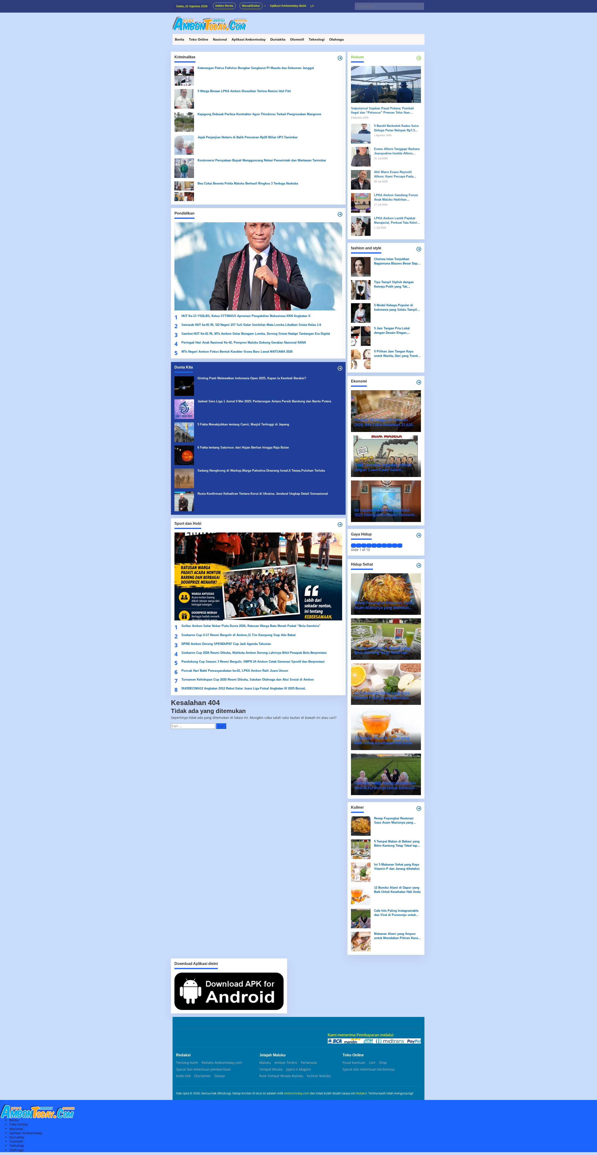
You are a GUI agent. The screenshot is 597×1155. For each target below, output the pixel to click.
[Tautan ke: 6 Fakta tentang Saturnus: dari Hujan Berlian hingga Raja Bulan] (184, 455)
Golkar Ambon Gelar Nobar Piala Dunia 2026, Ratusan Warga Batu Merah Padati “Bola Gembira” (250, 626)
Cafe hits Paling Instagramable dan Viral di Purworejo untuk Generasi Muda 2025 (396, 913)
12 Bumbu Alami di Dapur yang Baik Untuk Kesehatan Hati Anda (397, 890)
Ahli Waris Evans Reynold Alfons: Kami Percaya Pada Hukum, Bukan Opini (393, 174)
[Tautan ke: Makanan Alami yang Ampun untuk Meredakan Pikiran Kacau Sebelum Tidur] (361, 941)
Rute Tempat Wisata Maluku (281, 1076)
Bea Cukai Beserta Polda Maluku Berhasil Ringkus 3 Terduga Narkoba (248, 183)
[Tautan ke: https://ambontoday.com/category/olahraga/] (340, 524)
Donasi (219, 1076)
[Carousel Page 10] (399, 545)
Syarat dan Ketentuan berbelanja (369, 1069)
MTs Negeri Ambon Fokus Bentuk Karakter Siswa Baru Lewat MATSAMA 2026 (237, 351)
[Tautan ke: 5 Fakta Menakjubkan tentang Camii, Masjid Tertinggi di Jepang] (184, 432)
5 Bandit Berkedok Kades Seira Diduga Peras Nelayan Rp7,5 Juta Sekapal (396, 128)
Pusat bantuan (354, 1063)
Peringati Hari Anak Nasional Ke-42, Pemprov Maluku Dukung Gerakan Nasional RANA (243, 342)
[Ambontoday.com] (210, 23)
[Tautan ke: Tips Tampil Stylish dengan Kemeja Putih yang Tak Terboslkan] (361, 289)
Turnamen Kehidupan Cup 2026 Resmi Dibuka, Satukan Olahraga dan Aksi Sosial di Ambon (247, 679)
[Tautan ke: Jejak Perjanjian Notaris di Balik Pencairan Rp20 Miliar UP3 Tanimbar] (184, 145)
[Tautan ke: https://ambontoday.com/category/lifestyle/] (419, 535)
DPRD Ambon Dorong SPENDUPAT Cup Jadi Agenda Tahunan (226, 644)
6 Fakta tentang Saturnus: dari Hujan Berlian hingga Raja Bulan (243, 447)
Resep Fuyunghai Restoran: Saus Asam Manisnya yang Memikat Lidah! (394, 821)
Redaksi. (362, 1093)
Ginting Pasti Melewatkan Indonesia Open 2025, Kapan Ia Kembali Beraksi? (252, 378)
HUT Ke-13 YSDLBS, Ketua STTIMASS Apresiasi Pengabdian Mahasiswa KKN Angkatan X (245, 316)
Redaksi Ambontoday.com (221, 1063)
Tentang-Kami (187, 1063)
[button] (420, 6)
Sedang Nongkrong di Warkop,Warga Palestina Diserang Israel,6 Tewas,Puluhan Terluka (261, 470)
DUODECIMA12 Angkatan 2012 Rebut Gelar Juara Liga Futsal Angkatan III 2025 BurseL (244, 688)
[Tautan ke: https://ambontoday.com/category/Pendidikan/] (340, 214)
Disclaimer (202, 1076)
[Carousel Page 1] (353, 545)
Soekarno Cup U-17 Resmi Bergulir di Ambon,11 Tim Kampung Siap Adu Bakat (238, 635)
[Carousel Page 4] (368, 545)
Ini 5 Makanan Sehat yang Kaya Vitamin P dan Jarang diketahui (397, 866)
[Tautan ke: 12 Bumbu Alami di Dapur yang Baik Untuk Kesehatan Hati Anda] (361, 895)
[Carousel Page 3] (363, 545)
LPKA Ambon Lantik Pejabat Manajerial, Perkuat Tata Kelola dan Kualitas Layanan (396, 220)
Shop (383, 1063)
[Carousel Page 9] (394, 545)
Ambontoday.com (296, 1093)
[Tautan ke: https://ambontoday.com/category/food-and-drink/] (419, 565)
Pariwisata (309, 1063)
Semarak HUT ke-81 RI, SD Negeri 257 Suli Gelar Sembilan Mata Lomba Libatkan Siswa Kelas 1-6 (251, 325)
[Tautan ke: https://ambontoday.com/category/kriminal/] (340, 58)
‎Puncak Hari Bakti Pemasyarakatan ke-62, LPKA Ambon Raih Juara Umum (234, 670)
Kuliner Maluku (319, 1076)
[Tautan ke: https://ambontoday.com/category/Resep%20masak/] (419, 808)
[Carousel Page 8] (389, 545)
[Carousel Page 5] (374, 545)
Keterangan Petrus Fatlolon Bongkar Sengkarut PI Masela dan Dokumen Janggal (256, 68)
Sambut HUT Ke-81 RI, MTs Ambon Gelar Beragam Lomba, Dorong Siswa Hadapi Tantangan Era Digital (255, 333)
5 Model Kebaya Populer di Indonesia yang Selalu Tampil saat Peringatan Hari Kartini (395, 307)
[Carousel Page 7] (384, 545)
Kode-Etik (183, 1076)
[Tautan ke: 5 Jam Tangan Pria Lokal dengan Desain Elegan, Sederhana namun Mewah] (361, 336)
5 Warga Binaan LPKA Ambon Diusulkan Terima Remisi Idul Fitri (244, 91)
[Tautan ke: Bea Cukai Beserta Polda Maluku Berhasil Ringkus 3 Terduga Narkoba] (184, 191)
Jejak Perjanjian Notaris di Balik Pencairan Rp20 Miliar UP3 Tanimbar (248, 137)
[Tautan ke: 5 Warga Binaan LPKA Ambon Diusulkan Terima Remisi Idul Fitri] (184, 98)
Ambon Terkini (285, 1063)
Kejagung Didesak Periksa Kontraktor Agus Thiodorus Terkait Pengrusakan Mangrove (259, 114)
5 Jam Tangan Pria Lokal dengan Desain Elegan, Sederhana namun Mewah (392, 331)
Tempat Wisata (271, 1069)
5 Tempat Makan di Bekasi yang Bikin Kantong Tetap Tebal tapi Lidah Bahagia (397, 844)
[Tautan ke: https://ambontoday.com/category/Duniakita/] (340, 368)
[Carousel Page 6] (379, 545)
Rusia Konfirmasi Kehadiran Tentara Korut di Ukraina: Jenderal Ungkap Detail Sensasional (263, 493)
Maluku (265, 1063)
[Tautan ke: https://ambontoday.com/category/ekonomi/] (419, 382)
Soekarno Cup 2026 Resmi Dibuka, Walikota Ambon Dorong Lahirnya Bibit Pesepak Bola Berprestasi (254, 652)
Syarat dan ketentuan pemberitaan (203, 1069)
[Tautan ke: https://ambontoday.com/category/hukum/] (419, 58)
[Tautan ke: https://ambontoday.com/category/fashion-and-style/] (419, 249)
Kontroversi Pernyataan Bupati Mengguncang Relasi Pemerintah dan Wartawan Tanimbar (262, 160)
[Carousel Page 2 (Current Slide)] (358, 545)
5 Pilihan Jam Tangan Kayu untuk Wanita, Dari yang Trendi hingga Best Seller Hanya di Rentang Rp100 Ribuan (396, 354)
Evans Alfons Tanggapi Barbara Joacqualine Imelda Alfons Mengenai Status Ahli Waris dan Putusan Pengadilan (397, 151)
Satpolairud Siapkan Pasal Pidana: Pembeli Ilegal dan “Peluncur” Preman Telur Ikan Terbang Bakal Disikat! (382, 111)
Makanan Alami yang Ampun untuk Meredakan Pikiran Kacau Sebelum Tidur (397, 936)
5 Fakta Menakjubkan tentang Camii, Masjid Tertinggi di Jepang (243, 424)
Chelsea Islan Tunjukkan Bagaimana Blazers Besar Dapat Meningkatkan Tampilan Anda (397, 261)
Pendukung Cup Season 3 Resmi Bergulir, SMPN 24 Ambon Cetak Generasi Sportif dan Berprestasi (253, 661)
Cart (372, 1063)
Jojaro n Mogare (298, 1069)
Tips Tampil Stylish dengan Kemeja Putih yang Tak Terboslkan (394, 284)
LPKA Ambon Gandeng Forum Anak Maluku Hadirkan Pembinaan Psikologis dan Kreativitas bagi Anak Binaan (396, 197)
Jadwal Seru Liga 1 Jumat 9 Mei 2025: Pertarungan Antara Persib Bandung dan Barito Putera (264, 401)
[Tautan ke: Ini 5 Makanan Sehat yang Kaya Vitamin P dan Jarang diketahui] (361, 872)
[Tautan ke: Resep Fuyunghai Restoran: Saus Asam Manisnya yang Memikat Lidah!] (361, 826)
